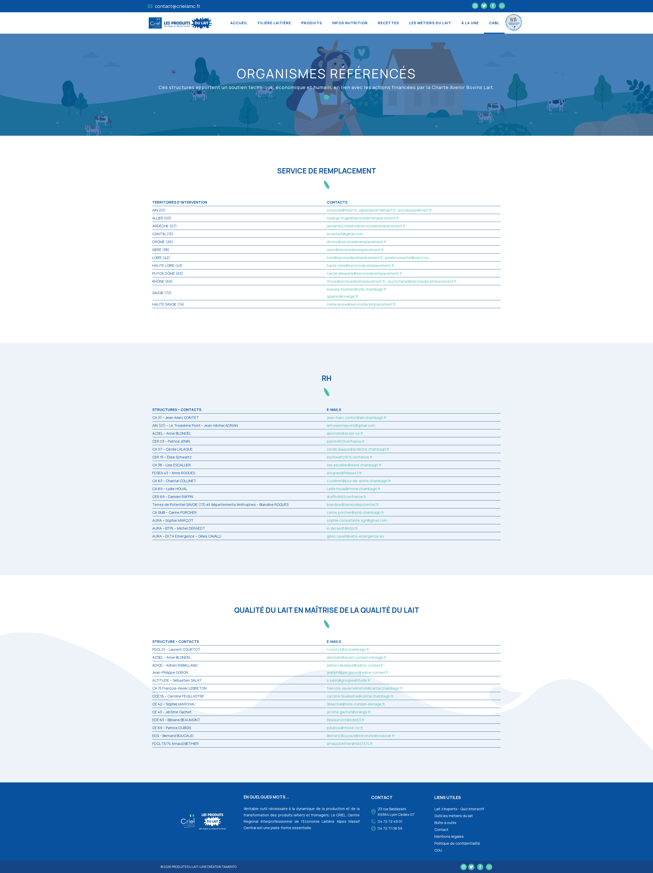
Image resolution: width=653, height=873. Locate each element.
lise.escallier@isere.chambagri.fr (354, 465)
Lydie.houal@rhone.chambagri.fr (353, 488)
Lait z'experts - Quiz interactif (459, 808)
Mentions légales (449, 836)
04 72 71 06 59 (390, 828)
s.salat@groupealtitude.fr (348, 680)
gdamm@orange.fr (342, 296)
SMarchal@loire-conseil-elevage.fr (356, 704)
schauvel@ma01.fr (342, 210)
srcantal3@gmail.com (345, 233)
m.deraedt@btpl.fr (342, 528)
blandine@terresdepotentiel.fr (353, 504)
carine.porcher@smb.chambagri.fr (355, 512)
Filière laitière (274, 22)
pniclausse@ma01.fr (415, 210)
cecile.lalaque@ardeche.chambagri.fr (358, 449)
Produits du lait (185, 867)
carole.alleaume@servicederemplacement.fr (364, 273)
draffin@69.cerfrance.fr (346, 496)
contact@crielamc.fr (177, 6)
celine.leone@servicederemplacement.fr (361, 304)
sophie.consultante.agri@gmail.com (357, 520)
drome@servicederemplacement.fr (356, 241)
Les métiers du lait (430, 22)
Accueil (239, 22)
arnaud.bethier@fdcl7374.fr (350, 743)
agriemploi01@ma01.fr (377, 210)
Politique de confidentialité (457, 843)
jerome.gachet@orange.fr (349, 711)
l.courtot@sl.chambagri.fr (348, 649)
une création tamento (218, 867)
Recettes (388, 22)
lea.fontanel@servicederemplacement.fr (422, 281)
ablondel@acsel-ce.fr (345, 433)
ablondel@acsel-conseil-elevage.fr (356, 657)
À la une (470, 22)
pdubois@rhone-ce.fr (345, 727)
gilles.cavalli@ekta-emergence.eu (355, 536)
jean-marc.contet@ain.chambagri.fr (356, 417)
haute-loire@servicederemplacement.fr (360, 265)
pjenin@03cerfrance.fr (346, 441)
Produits (311, 22)
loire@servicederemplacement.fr (355, 257)
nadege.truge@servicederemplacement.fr (363, 218)
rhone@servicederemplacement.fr (356, 281)
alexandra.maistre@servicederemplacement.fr (366, 225)
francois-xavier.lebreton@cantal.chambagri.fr (365, 688)
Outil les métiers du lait (453, 815)
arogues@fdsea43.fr (344, 472)
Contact (441, 829)
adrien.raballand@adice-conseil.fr (355, 665)
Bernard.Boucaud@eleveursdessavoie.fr (361, 735)
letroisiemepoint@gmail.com (351, 425)
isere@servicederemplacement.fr (355, 249)
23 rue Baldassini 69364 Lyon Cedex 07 (396, 811)
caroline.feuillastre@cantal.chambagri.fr (360, 696)
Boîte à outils (445, 822)
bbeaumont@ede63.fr (345, 719)
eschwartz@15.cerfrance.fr (349, 457)
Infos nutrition (350, 22)
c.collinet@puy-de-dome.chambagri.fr (359, 480)
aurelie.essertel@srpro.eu (407, 257)
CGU (438, 850)
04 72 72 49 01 (390, 821)
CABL (494, 22)
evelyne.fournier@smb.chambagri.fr (356, 289)
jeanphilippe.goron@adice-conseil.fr (357, 672)
